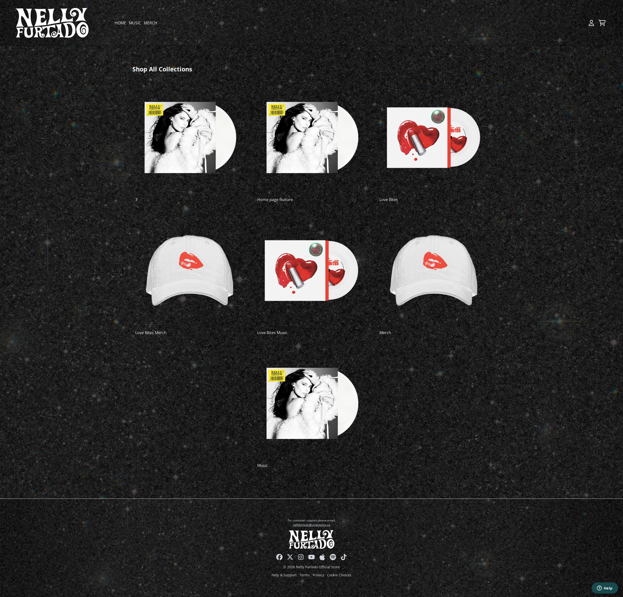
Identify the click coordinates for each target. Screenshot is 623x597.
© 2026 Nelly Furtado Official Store (311, 567)
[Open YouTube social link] (311, 557)
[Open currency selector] (580, 23)
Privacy (318, 575)
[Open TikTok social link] (343, 557)
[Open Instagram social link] (300, 557)
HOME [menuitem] (120, 23)
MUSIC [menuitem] (135, 23)
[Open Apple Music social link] (322, 557)
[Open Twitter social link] (290, 557)
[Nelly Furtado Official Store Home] (52, 23)
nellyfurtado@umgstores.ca (311, 525)
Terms (305, 575)
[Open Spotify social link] (333, 557)
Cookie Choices (339, 575)
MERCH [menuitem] (150, 23)
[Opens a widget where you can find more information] (604, 588)
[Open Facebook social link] (279, 557)
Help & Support (284, 575)
